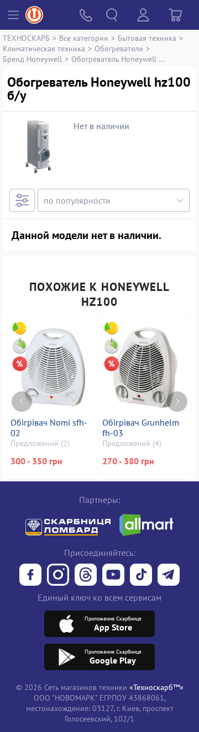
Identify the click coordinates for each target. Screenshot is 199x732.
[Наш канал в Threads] (86, 576)
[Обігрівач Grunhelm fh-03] (145, 367)
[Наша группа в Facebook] (30, 576)
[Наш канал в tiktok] (141, 576)
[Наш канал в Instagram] (58, 576)
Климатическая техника (44, 48)
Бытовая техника (147, 38)
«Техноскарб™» (156, 687)
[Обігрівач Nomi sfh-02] (53, 367)
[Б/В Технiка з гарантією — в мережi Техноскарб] (113, 576)
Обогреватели (119, 48)
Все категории (83, 38)
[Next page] (177, 401)
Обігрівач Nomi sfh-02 (49, 427)
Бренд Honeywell (32, 59)
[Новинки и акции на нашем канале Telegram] (169, 576)
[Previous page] (22, 401)
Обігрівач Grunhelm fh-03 (140, 427)
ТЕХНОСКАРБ (26, 38)
